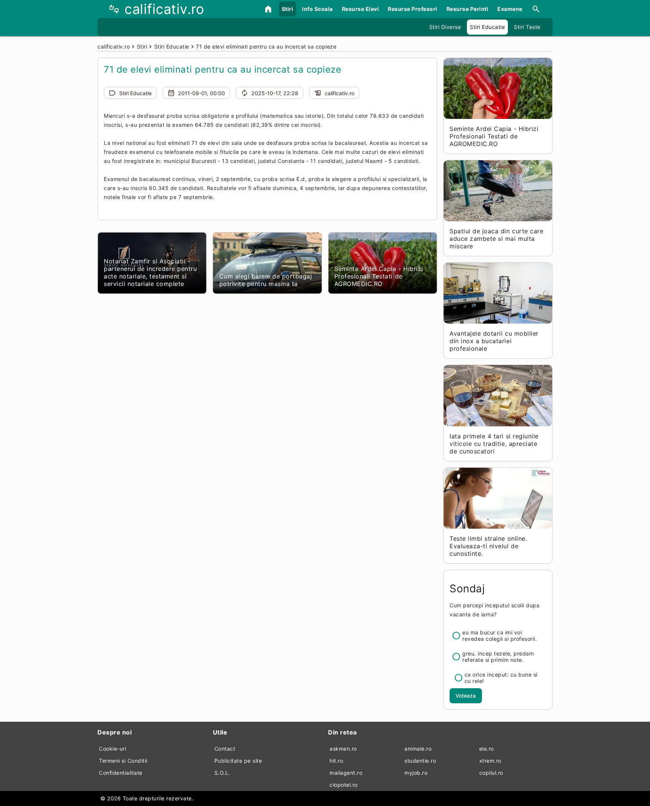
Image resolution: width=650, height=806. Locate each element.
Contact (224, 748)
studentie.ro (420, 760)
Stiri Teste (527, 27)
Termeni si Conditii (123, 760)
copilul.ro (491, 773)
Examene (509, 9)
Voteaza (466, 695)
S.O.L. (222, 773)
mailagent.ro (346, 773)
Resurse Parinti (467, 9)
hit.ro (336, 760)
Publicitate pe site (238, 760)
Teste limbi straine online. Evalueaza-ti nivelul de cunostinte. (488, 546)
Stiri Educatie (487, 27)
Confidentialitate (121, 773)
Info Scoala (317, 9)
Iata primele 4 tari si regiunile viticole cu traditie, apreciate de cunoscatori (494, 443)
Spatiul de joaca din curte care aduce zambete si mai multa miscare (496, 238)
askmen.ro (343, 748)
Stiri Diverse (445, 27)
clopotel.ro (344, 785)
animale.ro (417, 748)
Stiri (287, 9)
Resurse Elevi (360, 9)
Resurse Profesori (412, 9)
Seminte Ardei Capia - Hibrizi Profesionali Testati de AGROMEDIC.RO (378, 276)
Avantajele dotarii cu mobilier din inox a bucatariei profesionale (494, 341)
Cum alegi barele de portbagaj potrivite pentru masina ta (265, 279)
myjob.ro (415, 773)
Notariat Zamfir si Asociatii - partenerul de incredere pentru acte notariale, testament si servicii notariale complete (150, 272)
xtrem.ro (490, 760)
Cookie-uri (112, 748)
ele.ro (486, 748)
